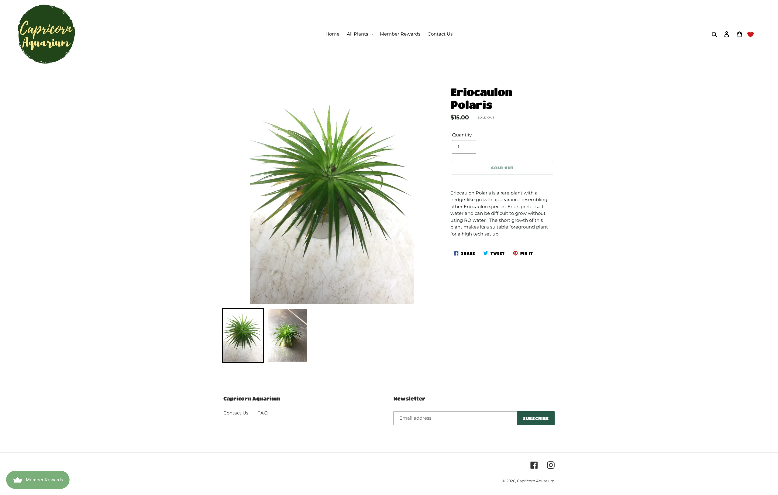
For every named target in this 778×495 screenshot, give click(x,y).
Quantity (462, 135)
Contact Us (235, 413)
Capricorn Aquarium (536, 481)
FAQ (262, 413)
